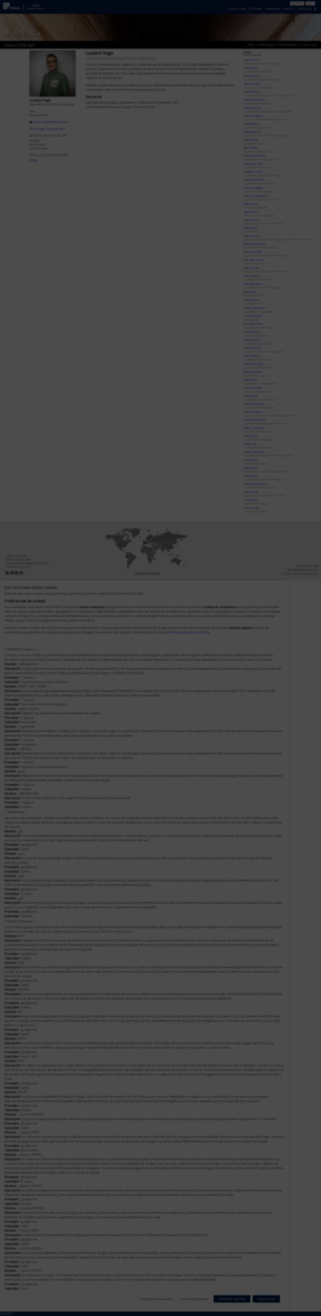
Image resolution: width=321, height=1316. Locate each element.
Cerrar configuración (194, 1299)
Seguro (20, 921)
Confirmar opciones (232, 1299)
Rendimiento (16, 812)
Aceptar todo (266, 1299)
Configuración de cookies (156, 1299)
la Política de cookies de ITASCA (187, 632)
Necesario (22, 649)
